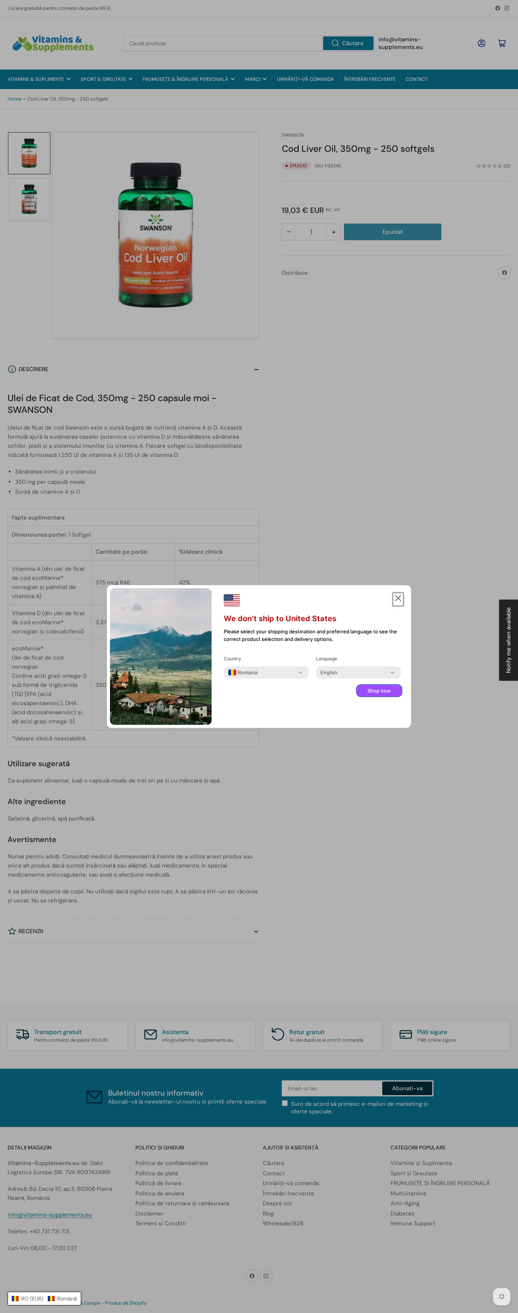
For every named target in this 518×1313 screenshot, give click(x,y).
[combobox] (242, 672)
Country (232, 658)
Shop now (379, 691)
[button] (44, 1298)
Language (326, 658)
